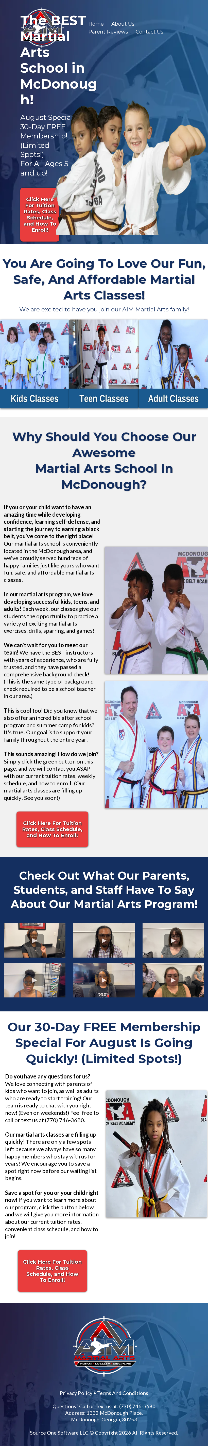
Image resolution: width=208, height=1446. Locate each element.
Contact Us (149, 32)
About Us (122, 24)
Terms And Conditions (174, 1223)
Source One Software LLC (141, 1269)
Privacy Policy (128, 1223)
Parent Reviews (108, 32)
